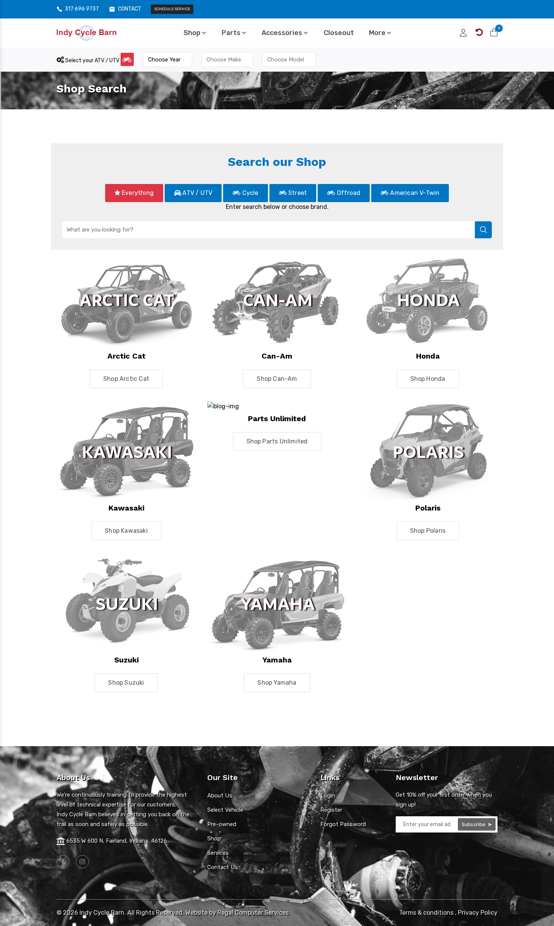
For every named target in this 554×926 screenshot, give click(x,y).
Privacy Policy (477, 912)
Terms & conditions (426, 912)
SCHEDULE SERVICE (172, 9)
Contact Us (222, 867)
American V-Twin (414, 192)
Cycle (249, 192)
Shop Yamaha (276, 682)
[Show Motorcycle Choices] (127, 59)
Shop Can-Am (277, 378)
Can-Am (277, 355)
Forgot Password (343, 824)
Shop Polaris (427, 530)
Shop (193, 33)
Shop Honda (427, 378)
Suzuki (126, 659)
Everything (137, 192)
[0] (493, 32)
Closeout (339, 33)
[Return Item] (479, 32)
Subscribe (474, 824)
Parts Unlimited (277, 418)
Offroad (347, 192)
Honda (428, 355)
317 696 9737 (82, 9)
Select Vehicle (225, 809)
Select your (91, 60)
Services (218, 852)
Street (297, 192)
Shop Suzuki (126, 682)
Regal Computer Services (253, 912)
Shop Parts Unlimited (277, 441)
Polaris (428, 507)
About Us (219, 795)
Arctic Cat (126, 355)
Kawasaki (126, 507)
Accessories (283, 33)
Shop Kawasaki (126, 530)
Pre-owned (221, 824)
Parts (232, 33)
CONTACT (129, 9)
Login (327, 795)
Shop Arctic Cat (126, 378)
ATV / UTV (196, 192)
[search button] (483, 229)
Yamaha (277, 659)
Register (331, 809)
